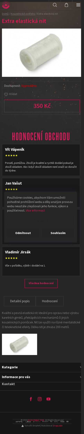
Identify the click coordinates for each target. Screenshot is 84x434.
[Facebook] (31, 399)
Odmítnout (23, 233)
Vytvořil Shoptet (32, 425)
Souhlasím (58, 233)
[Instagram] (40, 399)
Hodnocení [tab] (50, 301)
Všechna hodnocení (41, 283)
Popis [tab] (20, 301)
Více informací (35, 210)
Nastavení (40, 220)
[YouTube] (48, 399)
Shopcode (58, 425)
